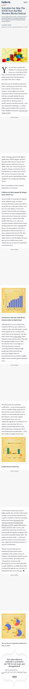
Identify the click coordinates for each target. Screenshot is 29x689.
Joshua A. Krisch (7, 25)
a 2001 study (17, 336)
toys (11, 157)
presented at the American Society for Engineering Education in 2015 (13, 522)
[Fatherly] (6, 2)
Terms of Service (20, 672)
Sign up (14, 676)
